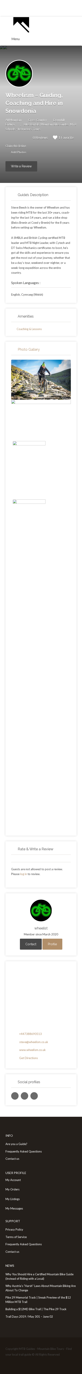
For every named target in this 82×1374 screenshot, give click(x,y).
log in (23, 874)
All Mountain (13, 120)
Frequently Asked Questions (23, 1151)
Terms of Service (16, 1237)
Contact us (12, 1158)
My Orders (12, 1189)
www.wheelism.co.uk (32, 1050)
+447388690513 (30, 1034)
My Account (13, 1180)
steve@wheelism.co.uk (33, 1042)
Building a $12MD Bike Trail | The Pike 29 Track (35, 1309)
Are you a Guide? (16, 1144)
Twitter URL (15, 1096)
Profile (52, 944)
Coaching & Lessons (29, 329)
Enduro (10, 124)
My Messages (14, 1208)
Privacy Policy (14, 1229)
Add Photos (18, 152)
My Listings (12, 1199)
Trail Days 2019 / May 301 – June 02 (29, 1316)
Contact (30, 944)
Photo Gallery (29, 349)
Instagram (24, 1362)
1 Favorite (66, 137)
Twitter (17, 1362)
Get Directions (28, 1058)
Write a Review (21, 166)
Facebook (10, 1362)
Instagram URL (34, 1096)
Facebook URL (24, 1096)
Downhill (59, 120)
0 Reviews (40, 137)
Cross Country (37, 120)
